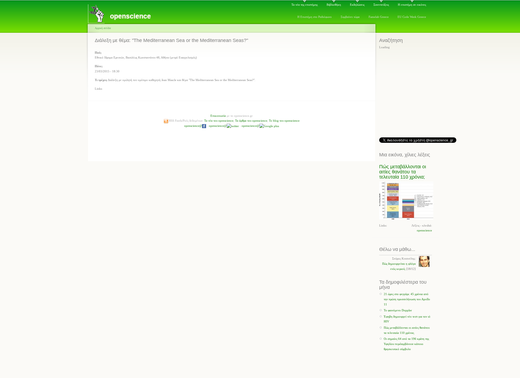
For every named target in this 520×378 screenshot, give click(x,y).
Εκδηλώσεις (357, 4)
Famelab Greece (379, 16)
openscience (424, 230)
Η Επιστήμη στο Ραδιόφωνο (314, 16)
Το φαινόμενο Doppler (398, 310)
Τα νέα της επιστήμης (304, 4)
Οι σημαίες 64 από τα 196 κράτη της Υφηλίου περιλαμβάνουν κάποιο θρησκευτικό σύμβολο (406, 343)
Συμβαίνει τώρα (350, 16)
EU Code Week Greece (412, 16)
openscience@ (193, 125)
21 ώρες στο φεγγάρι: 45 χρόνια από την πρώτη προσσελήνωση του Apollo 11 (407, 299)
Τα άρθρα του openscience (251, 120)
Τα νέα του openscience (218, 120)
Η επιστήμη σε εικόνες (412, 4)
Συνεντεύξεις (381, 4)
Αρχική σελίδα (103, 28)
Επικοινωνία (218, 115)
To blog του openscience (284, 120)
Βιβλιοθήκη (334, 4)
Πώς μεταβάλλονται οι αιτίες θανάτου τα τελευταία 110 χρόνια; (402, 172)
